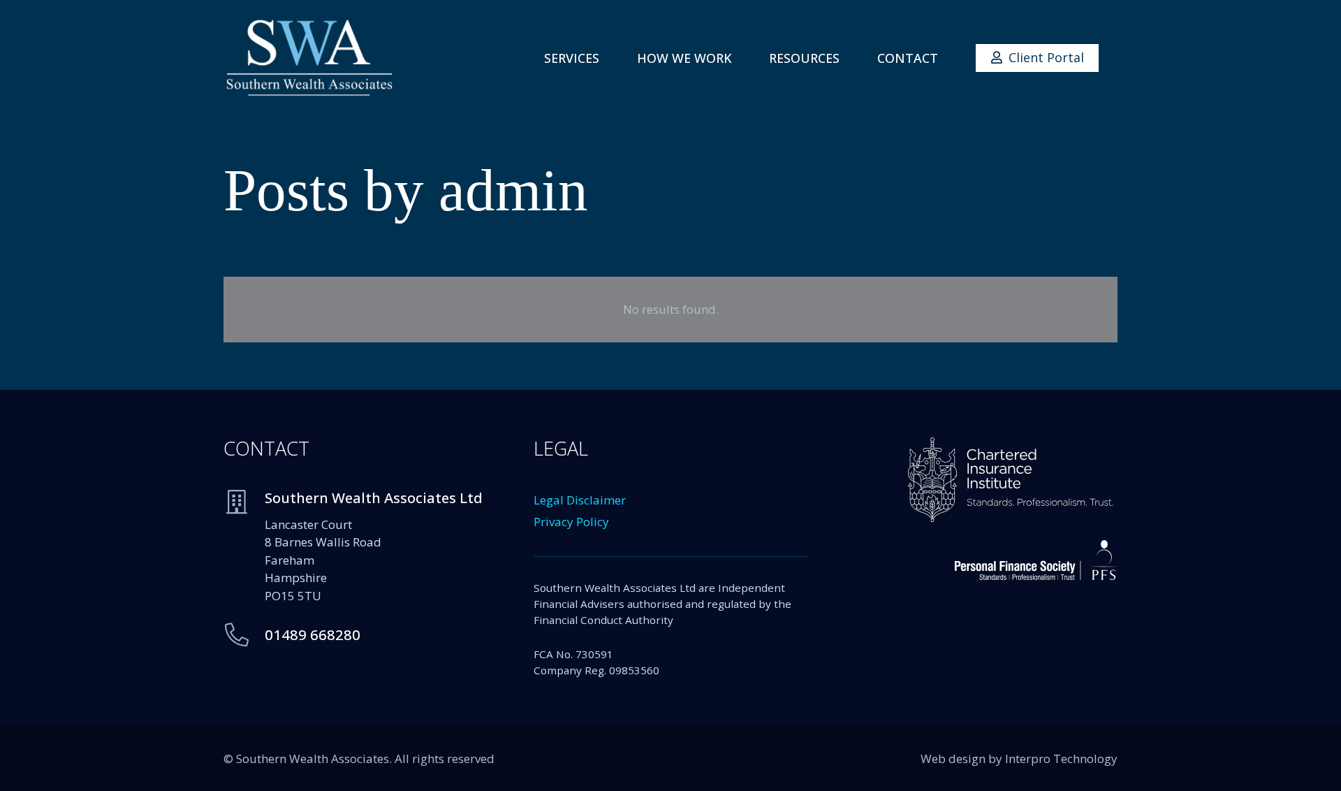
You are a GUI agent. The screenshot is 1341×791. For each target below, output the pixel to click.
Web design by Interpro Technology (1019, 758)
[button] (610, 58)
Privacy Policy (571, 522)
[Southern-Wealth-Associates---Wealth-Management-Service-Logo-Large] (309, 58)
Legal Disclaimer (580, 500)
